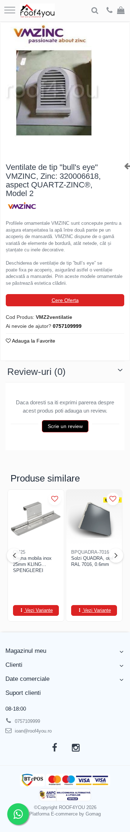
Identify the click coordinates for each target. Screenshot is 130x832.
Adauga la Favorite (33, 341)
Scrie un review (65, 426)
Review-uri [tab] (36, 371)
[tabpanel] (65, 89)
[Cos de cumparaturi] (121, 10)
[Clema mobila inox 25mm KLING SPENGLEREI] (36, 517)
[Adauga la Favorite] (54, 499)
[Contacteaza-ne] (109, 10)
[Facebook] (54, 748)
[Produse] (10, 11)
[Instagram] (75, 748)
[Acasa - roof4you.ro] (37, 11)
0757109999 (26, 721)
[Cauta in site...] (95, 10)
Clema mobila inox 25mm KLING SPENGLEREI (32, 564)
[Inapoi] (124, 166)
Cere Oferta (65, 300)
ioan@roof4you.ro (32, 731)
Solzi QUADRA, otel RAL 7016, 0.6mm (92, 561)
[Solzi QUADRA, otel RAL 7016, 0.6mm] (94, 517)
